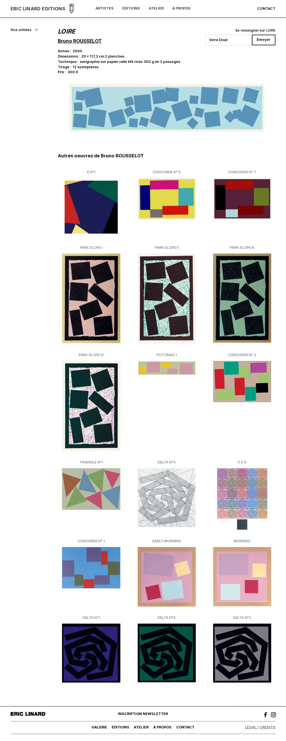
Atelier (156, 8)
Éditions (131, 8)
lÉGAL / (252, 727)
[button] (24, 30)
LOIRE (270, 30)
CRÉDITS (267, 727)
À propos (181, 8)
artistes (105, 8)
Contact (266, 9)
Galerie (99, 727)
